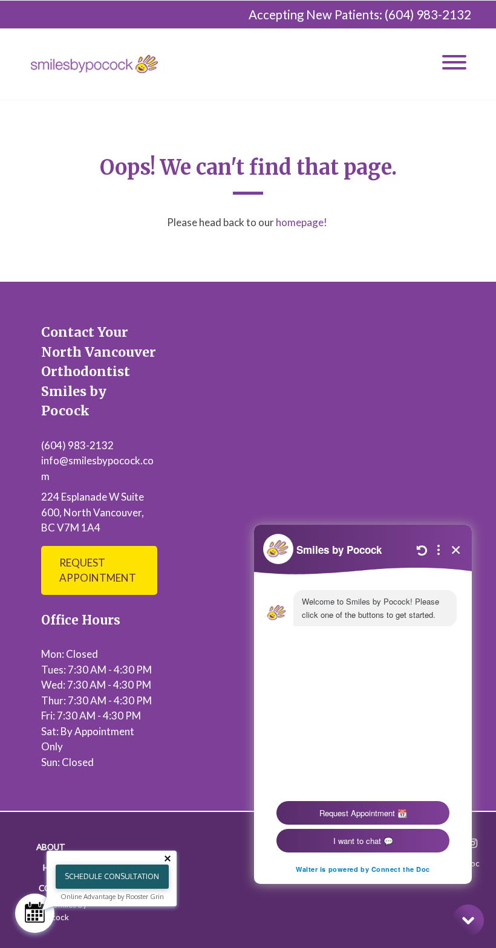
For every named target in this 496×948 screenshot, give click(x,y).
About (50, 847)
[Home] (94, 64)
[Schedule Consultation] (34, 913)
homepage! (302, 222)
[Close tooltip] (167, 858)
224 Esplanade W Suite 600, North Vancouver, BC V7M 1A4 (92, 512)
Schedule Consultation (112, 876)
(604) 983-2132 (428, 14)
